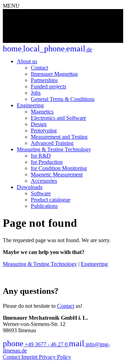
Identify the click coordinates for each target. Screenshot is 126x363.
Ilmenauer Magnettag (54, 74)
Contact (39, 68)
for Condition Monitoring (59, 168)
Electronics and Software (58, 118)
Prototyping (44, 130)
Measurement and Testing (59, 137)
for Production (47, 162)
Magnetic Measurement (57, 174)
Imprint (30, 357)
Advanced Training (52, 143)
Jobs (36, 93)
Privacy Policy (55, 357)
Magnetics (42, 112)
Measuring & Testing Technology (54, 149)
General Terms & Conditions (62, 99)
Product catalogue (50, 200)
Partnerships (44, 80)
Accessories (44, 181)
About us (27, 61)
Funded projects (48, 86)
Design (39, 124)
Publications (44, 206)
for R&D (41, 156)
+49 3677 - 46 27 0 (36, 344)
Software (41, 193)
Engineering (30, 105)
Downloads (29, 187)
